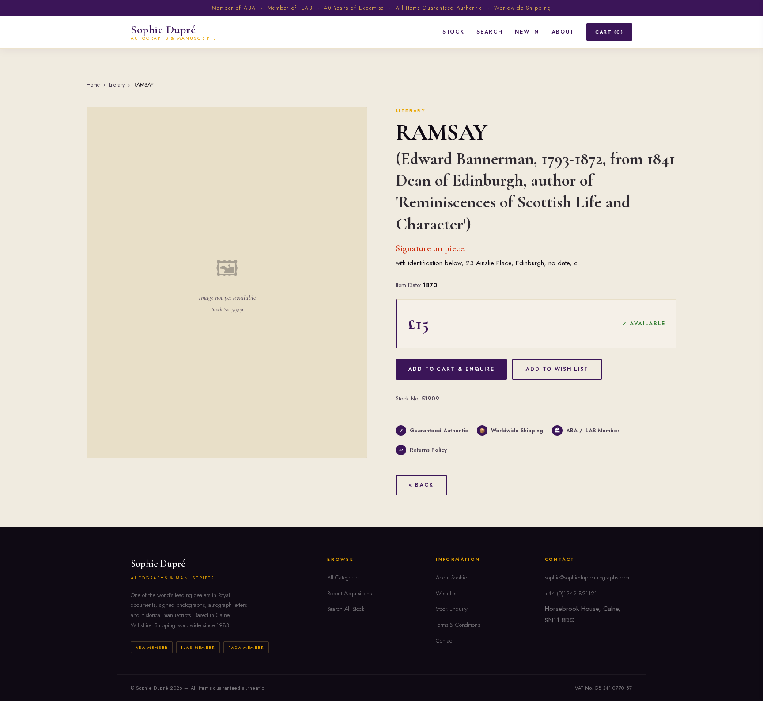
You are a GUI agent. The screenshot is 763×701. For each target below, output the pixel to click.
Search (489, 32)
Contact (444, 640)
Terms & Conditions (458, 625)
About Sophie (451, 577)
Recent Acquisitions (349, 593)
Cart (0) (609, 31)
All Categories (343, 577)
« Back (421, 485)
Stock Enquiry (452, 609)
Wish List (446, 593)
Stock (453, 32)
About (562, 32)
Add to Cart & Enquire (451, 369)
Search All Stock (345, 609)
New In (527, 32)
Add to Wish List (557, 369)
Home (93, 85)
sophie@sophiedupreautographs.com (587, 577)
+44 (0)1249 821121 (571, 593)
